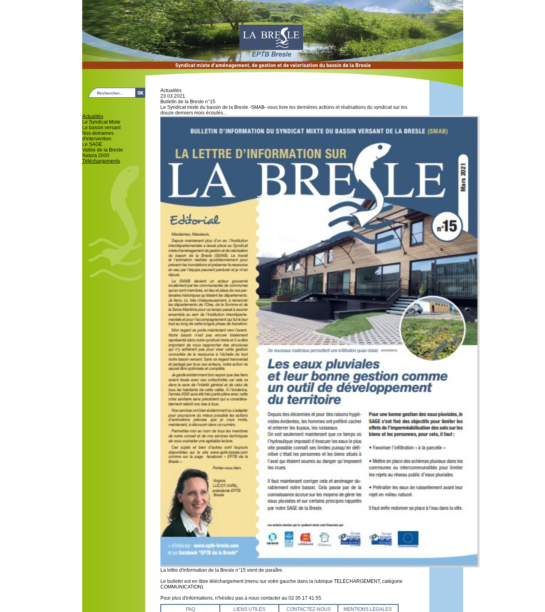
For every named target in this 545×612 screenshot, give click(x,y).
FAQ (190, 609)
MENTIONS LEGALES (368, 609)
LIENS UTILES (249, 609)
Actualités (92, 116)
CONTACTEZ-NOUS (308, 609)
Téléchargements (101, 161)
